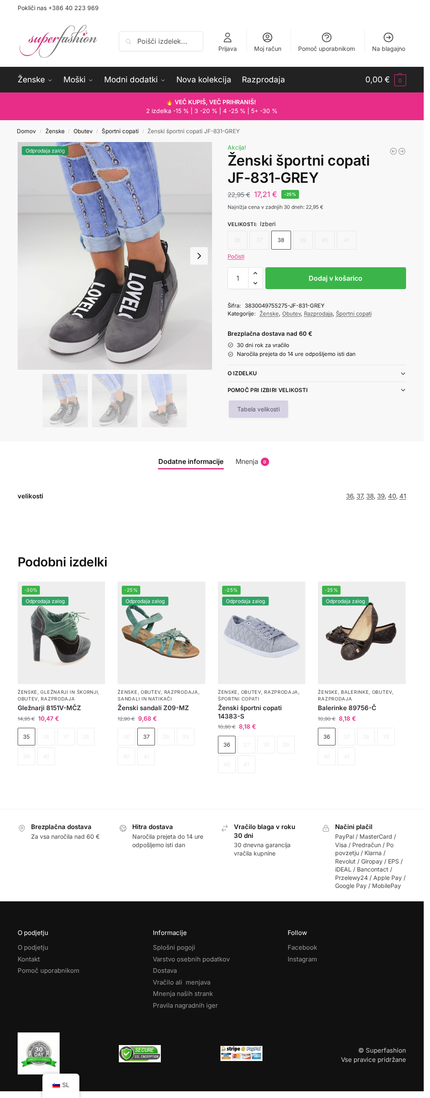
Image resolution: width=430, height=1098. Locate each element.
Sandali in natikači (145, 699)
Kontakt (29, 959)
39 (381, 496)
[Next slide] (199, 256)
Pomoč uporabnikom (326, 48)
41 (402, 496)
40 (392, 496)
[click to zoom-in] (115, 256)
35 (26, 736)
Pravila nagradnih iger (185, 1005)
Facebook (302, 947)
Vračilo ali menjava (181, 982)
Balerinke (355, 692)
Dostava (165, 970)
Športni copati (120, 131)
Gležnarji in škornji (69, 692)
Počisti (236, 256)
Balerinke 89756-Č (347, 708)
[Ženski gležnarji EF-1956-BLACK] (402, 151)
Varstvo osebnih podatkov (191, 959)
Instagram (302, 959)
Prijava (227, 48)
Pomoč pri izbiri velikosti (268, 390)
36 (349, 496)
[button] (385, 79)
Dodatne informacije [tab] (190, 461)
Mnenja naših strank (183, 994)
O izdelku (242, 373)
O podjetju (33, 947)
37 (360, 496)
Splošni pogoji (174, 947)
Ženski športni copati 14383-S (250, 712)
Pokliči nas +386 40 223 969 (58, 7)
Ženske (55, 131)
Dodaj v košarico (335, 278)
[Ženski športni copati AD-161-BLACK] (393, 151)
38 (281, 240)
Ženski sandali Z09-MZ (153, 708)
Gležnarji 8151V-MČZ (49, 708)
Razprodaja (318, 313)
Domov (26, 131)
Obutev (83, 131)
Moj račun (267, 48)
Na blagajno (388, 48)
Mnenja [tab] (251, 461)
